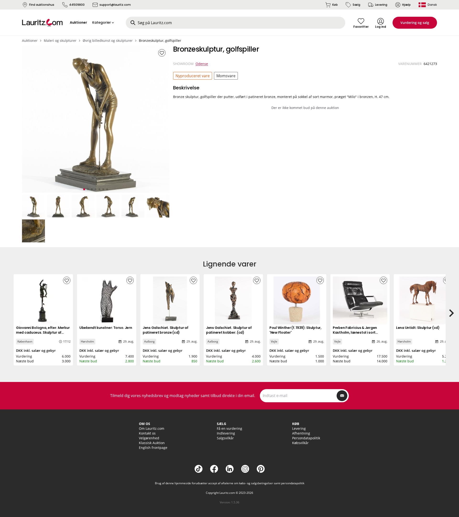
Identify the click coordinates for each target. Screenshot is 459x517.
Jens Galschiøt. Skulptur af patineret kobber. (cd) (228, 330)
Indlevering (226, 433)
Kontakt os (147, 433)
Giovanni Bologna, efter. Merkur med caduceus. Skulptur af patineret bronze (43, 332)
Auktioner (30, 40)
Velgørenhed (149, 438)
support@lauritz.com (115, 5)
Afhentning (301, 433)
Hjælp (406, 5)
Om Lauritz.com (151, 428)
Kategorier (101, 22)
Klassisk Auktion (152, 443)
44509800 (77, 5)
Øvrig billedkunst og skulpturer (108, 40)
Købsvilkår (300, 443)
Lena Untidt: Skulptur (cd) (418, 327)
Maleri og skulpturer (60, 40)
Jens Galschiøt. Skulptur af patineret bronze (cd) (165, 330)
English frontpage (153, 447)
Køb (335, 5)
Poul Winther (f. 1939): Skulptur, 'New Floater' (295, 330)
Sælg (356, 5)
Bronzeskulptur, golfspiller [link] (160, 40)
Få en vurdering (229, 428)
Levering (381, 5)
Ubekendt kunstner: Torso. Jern (105, 327)
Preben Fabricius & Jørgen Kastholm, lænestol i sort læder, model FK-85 (355, 332)
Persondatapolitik (306, 438)
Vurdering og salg (414, 22)
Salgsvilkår (225, 438)
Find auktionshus (41, 5)
